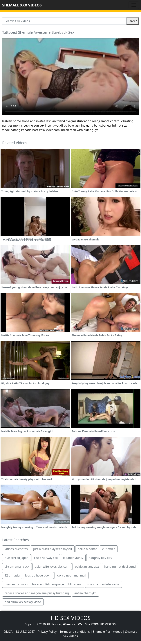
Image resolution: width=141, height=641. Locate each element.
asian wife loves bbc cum (52, 567)
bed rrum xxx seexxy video (23, 602)
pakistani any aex (87, 567)
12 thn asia (12, 575)
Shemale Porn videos (107, 632)
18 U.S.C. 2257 (25, 632)
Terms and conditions (75, 632)
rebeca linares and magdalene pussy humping (37, 593)
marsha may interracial (103, 584)
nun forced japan (16, 558)
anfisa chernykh (85, 593)
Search (132, 21)
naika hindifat (87, 549)
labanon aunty (73, 558)
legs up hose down (38, 575)
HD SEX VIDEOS (71, 618)
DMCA (8, 632)
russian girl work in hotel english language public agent (43, 584)
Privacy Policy (47, 632)
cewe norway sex (46, 558)
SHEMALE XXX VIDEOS (22, 5)
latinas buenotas (16, 549)
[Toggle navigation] (134, 5)
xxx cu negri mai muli (71, 575)
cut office (108, 549)
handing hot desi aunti (120, 567)
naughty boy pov (100, 558)
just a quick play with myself (52, 549)
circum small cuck (17, 567)
